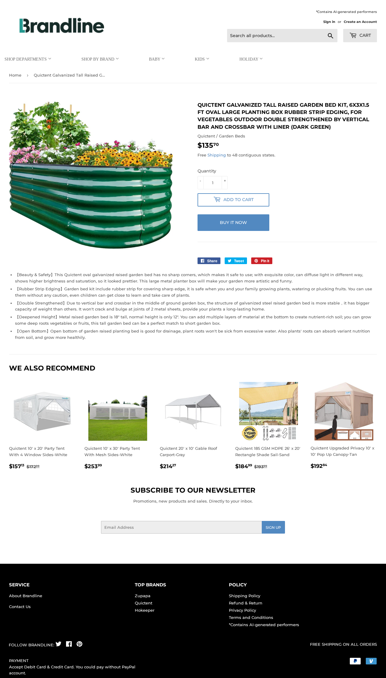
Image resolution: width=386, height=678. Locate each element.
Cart (364, 35)
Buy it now (233, 222)
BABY (155, 59)
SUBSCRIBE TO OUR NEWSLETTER (193, 490)
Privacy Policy (242, 610)
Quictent (143, 603)
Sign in (329, 22)
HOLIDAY (249, 59)
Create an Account (360, 22)
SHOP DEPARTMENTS (26, 59)
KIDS (200, 59)
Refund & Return (245, 603)
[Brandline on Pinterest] (79, 644)
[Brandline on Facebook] (69, 644)
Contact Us (20, 606)
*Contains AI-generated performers (264, 624)
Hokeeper (144, 610)
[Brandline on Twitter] (58, 644)
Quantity (207, 171)
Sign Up (273, 527)
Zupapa (142, 595)
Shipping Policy (244, 595)
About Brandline (25, 595)
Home (15, 75)
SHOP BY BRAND (98, 59)
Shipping (216, 155)
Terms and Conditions (251, 617)
